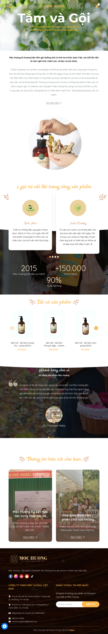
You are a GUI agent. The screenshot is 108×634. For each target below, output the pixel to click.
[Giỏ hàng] (96, 6)
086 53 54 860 (18, 618)
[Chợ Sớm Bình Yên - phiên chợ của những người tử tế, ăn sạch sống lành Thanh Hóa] (77, 506)
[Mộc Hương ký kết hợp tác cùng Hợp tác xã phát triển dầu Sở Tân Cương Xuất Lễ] (30, 506)
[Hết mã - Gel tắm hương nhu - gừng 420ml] (22, 324)
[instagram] (16, 576)
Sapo (72, 630)
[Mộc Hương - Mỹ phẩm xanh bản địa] (54, 25)
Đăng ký (90, 604)
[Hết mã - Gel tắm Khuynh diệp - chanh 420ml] (54, 324)
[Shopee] (27, 576)
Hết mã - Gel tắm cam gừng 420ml (85, 344)
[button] (96, 328)
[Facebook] (11, 576)
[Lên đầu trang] (103, 626)
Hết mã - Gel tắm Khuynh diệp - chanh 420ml (54, 344)
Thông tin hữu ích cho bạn (54, 459)
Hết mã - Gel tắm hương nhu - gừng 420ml (22, 344)
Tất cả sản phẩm (54, 302)
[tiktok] (32, 576)
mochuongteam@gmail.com (24, 621)
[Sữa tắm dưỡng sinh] (54, 144)
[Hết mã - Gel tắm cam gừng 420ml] (85, 324)
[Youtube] (21, 576)
